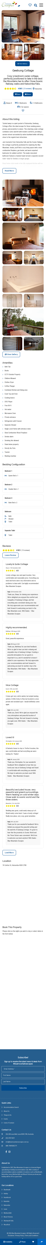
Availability (8, 1242)
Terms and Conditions (31, 1235)
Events (6, 1119)
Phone (23, 1242)
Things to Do (7, 1115)
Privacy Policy (19, 1235)
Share (28, 94)
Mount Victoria (8, 1217)
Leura (5, 1209)
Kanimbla (6, 1201)
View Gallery (23, 63)
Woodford (7, 1224)
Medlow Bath (8, 1213)
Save (18, 94)
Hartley (6, 1193)
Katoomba (7, 1205)
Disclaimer (11, 1235)
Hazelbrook (7, 1197)
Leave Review (10, 555)
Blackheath (7, 1190)
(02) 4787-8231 (10, 1138)
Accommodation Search (11, 1107)
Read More (9, 171)
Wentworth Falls (8, 1221)
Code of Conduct (9, 1123)
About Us (6, 1111)
